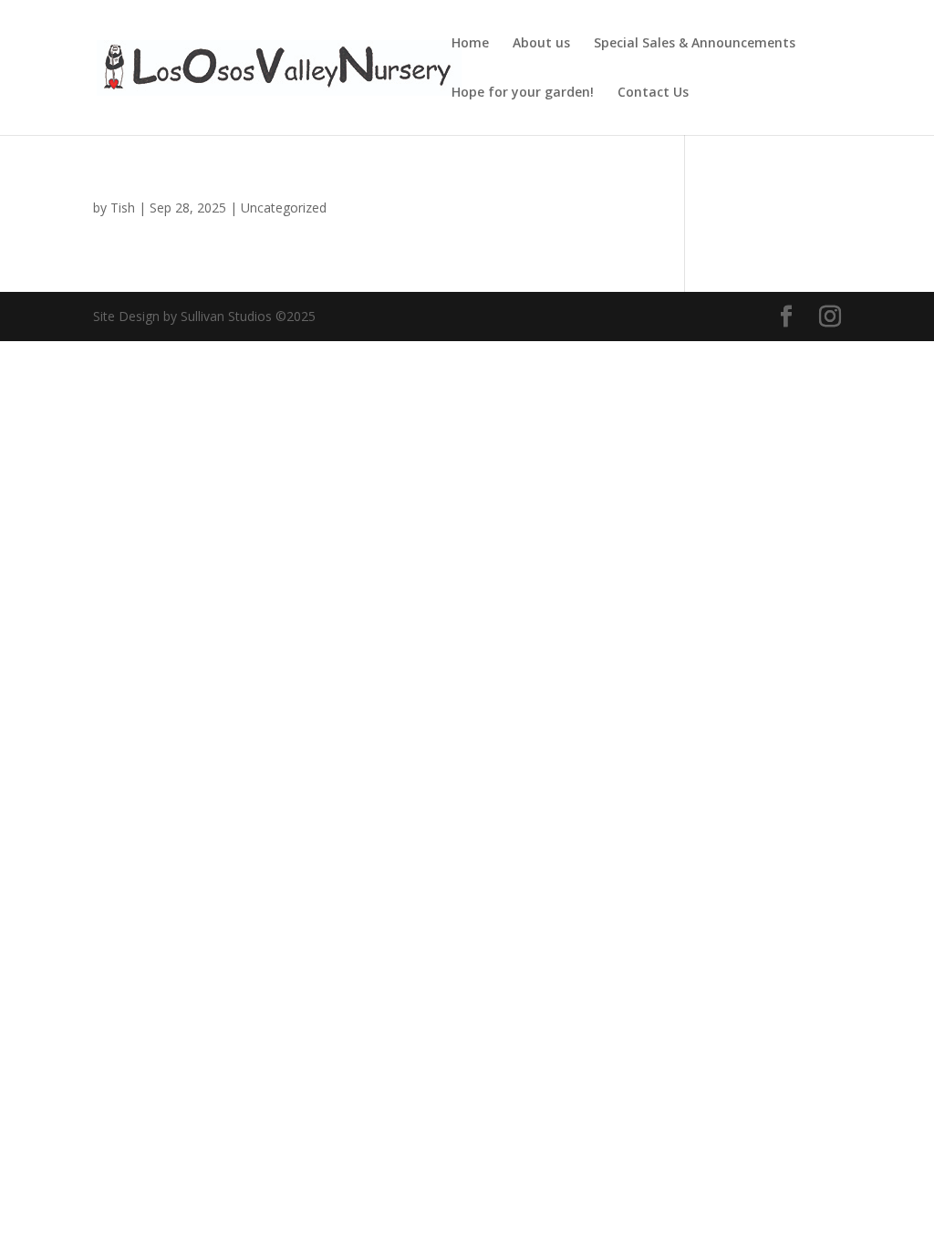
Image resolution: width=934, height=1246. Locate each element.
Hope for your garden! (522, 93)
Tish (122, 207)
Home (470, 43)
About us (541, 43)
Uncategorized (284, 207)
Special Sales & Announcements (694, 43)
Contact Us (653, 93)
